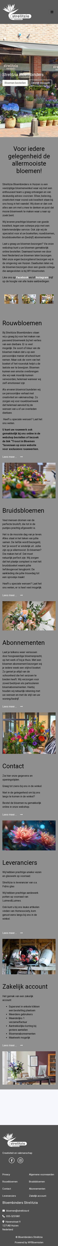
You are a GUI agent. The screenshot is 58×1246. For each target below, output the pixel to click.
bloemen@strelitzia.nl (17, 1210)
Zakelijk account (37, 1195)
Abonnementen (37, 1188)
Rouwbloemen (10, 1181)
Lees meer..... (10, 456)
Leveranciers (9, 1195)
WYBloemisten (35, 1242)
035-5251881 (13, 1216)
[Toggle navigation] (51, 12)
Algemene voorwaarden (41, 1174)
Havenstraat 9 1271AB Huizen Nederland (11, 1225)
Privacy (6, 1174)
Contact (6, 1188)
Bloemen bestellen (15, 82)
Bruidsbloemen (37, 1181)
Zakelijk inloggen (40, 82)
